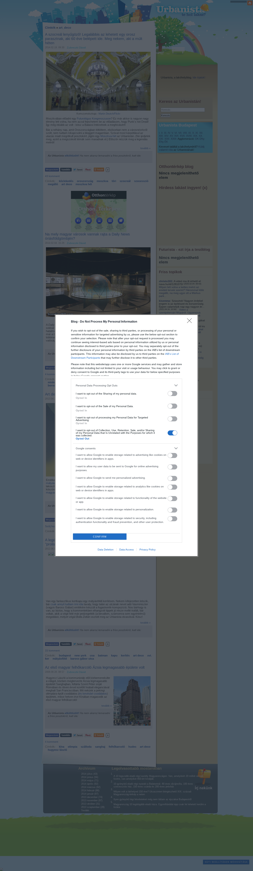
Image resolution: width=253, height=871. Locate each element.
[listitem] (126, 385)
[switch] (172, 393)
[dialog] (126, 435)
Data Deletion (106, 549)
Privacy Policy (147, 549)
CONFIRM (100, 536)
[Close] (190, 321)
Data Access (126, 549)
